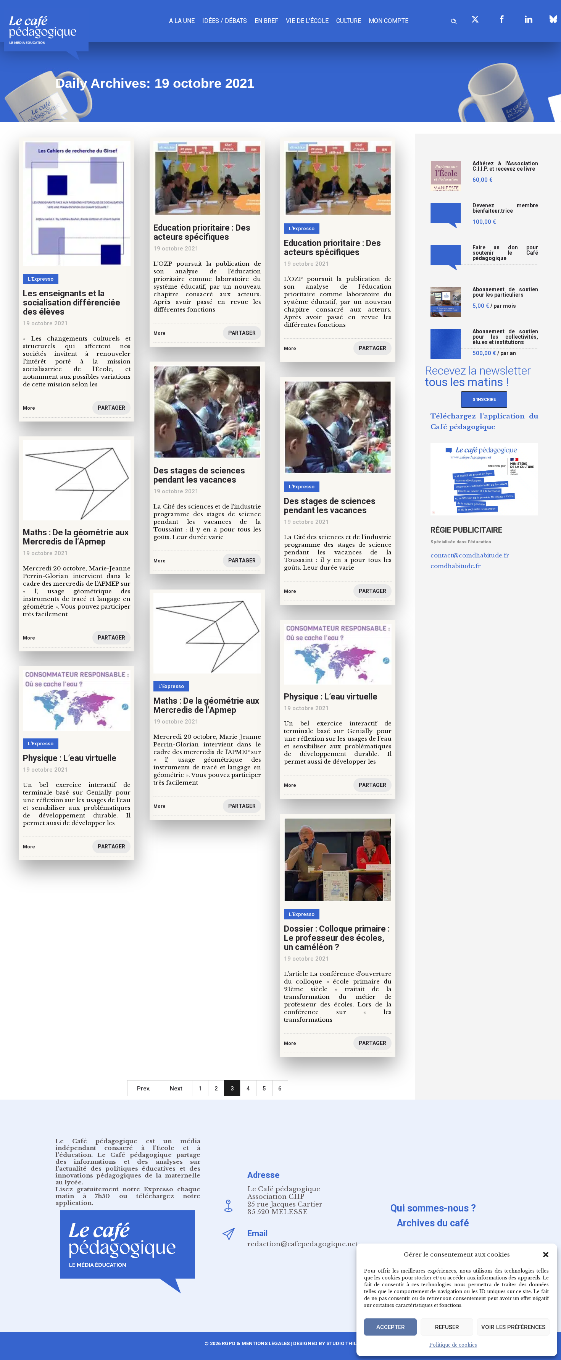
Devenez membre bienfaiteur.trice (505, 208)
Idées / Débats (224, 20)
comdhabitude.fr (455, 566)
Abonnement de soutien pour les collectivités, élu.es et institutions (505, 337)
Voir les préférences (513, 1327)
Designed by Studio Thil (324, 1343)
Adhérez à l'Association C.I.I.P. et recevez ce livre (505, 166)
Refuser (447, 1327)
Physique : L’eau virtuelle (330, 696)
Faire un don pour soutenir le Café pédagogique (505, 253)
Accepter (390, 1327)
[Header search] (453, 20)
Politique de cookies (453, 1345)
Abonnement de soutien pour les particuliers (505, 292)
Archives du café (433, 1223)
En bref (266, 20)
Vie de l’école (307, 20)
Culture (348, 20)
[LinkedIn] (528, 19)
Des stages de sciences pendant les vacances (199, 475)
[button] (546, 1254)
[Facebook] (501, 19)
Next (176, 1088)
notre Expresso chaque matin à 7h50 (127, 1193)
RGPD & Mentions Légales (256, 1343)
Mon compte (388, 20)
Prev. (143, 1088)
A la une (182, 20)
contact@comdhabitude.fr (469, 555)
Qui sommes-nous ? (433, 1208)
